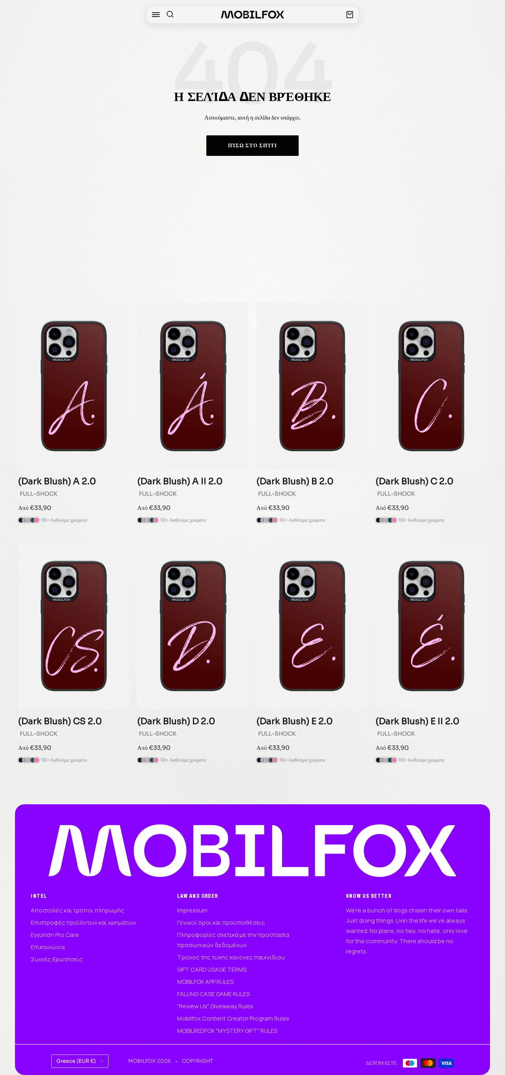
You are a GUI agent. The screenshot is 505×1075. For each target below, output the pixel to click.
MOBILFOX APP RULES (205, 982)
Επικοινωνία (48, 947)
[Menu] (156, 14)
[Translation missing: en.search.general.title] (170, 15)
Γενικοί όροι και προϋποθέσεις (221, 922)
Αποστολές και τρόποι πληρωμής (77, 910)
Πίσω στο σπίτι (252, 145)
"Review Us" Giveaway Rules (215, 1006)
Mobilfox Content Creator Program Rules (233, 1018)
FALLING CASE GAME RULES (213, 994)
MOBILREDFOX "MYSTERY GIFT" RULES (227, 1030)
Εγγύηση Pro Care (55, 935)
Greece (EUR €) (76, 1061)
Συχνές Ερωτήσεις (57, 959)
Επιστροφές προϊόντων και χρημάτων (83, 922)
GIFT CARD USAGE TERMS (212, 969)
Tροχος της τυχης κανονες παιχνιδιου (231, 957)
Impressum (192, 910)
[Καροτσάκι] (349, 15)
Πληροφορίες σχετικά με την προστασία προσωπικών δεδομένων (233, 940)
